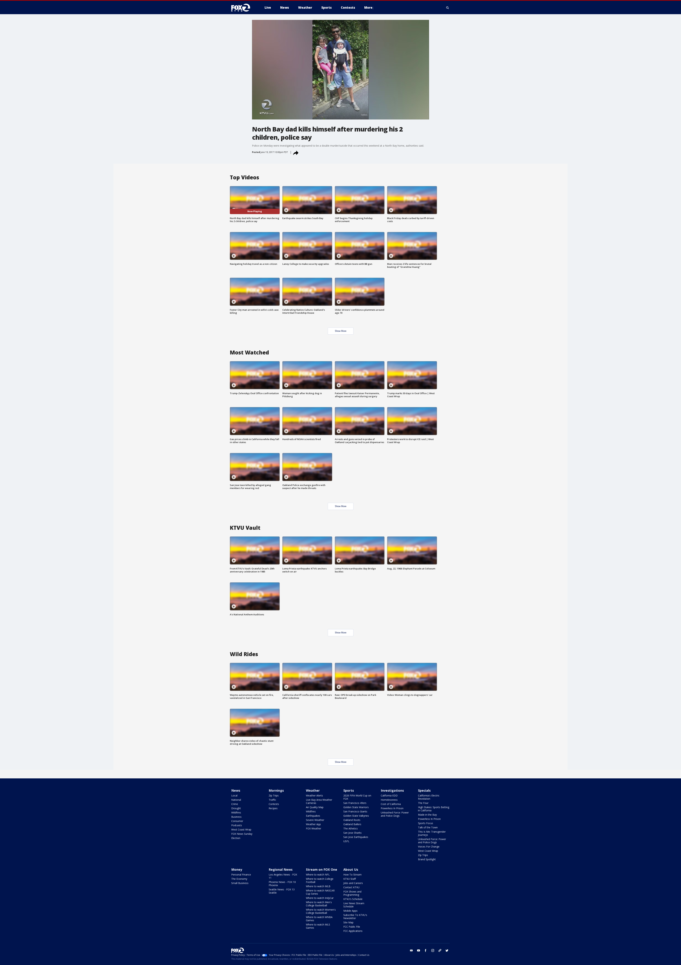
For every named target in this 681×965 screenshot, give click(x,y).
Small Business (239, 883)
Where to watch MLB (318, 886)
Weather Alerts (314, 795)
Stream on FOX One (321, 869)
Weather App (313, 824)
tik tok (440, 950)
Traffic (272, 799)
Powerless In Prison (392, 808)
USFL (346, 841)
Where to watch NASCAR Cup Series (320, 892)
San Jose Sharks (352, 832)
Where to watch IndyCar (320, 898)
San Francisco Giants (355, 811)
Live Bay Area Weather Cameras (319, 801)
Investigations (392, 790)
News (235, 790)
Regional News (280, 869)
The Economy (239, 878)
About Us (350, 869)
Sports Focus (425, 823)
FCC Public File (351, 926)
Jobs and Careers (353, 883)
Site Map (348, 922)
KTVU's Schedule (352, 899)
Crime (234, 804)
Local (234, 795)
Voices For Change (428, 846)
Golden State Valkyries (356, 815)
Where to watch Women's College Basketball (321, 911)
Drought (236, 808)
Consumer (237, 821)
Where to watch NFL (318, 874)
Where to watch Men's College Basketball (319, 903)
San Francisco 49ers (354, 803)
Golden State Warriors (356, 807)
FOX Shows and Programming (352, 893)
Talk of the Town (428, 827)
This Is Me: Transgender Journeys (432, 833)
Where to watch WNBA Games (319, 918)
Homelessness (389, 799)
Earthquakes (313, 815)
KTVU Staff (349, 878)
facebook (425, 950)
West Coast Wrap (241, 829)
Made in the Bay (427, 814)
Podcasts (236, 825)
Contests (274, 804)
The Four (423, 803)
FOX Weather (313, 828)
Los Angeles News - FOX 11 (283, 876)
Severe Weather (315, 820)
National (236, 799)
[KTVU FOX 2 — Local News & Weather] (243, 7)
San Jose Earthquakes (355, 837)
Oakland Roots (351, 820)
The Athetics (350, 828)
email (411, 950)
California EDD (389, 795)
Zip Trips (274, 795)
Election (235, 838)
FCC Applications (352, 931)
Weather (313, 790)
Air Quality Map (314, 807)
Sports (348, 790)
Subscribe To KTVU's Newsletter (355, 916)
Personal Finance (241, 874)
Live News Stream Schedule (353, 905)
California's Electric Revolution (428, 797)
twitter (447, 950)
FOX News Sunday (241, 833)
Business (236, 816)
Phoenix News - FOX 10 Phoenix (282, 883)
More (368, 7)
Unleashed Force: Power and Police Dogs (395, 814)
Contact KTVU (351, 887)
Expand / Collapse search (447, 7)
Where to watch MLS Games (318, 926)
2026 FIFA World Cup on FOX (357, 797)
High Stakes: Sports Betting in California (433, 808)
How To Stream (352, 874)
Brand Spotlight (427, 859)
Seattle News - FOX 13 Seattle (282, 891)
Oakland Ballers (352, 824)
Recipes (273, 808)
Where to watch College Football (319, 880)
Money (236, 869)
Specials (424, 790)
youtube (418, 950)
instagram (433, 950)
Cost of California (391, 804)
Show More (340, 331)
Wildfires (236, 812)
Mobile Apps (350, 910)
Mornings (276, 790)
